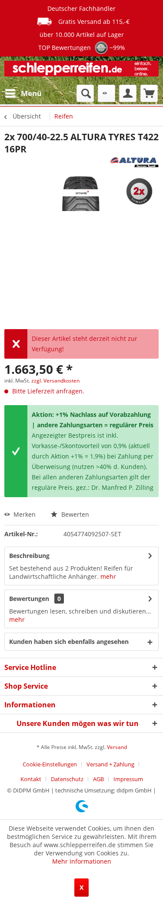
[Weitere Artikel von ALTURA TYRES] (134, 162)
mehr (108, 576)
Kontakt (30, 779)
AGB (98, 779)
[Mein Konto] (127, 93)
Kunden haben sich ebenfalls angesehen (69, 641)
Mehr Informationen (81, 861)
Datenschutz (67, 779)
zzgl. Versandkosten (55, 380)
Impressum (128, 779)
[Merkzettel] (106, 93)
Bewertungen (29, 598)
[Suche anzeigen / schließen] (85, 93)
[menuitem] (23, 93)
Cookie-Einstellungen (50, 764)
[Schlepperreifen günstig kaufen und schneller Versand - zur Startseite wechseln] (81, 70)
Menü (31, 93)
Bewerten (74, 514)
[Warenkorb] (149, 93)
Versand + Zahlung (110, 764)
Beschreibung (29, 555)
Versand (117, 747)
